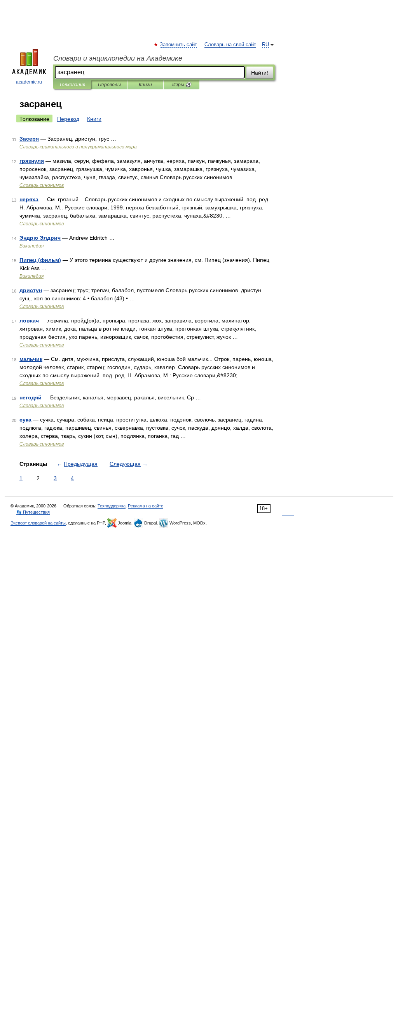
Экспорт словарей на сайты (38, 523)
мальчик (30, 359)
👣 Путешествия (33, 512)
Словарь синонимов (41, 185)
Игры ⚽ (181, 84)
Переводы (109, 84)
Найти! (259, 73)
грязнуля (31, 161)
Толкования (72, 84)
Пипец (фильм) (40, 260)
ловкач (29, 320)
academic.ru (29, 82)
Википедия (31, 246)
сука (25, 419)
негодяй (30, 397)
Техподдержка (112, 506)
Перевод (68, 119)
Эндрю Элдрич (40, 238)
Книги (145, 84)
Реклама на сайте (145, 506)
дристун (30, 290)
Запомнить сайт (179, 44)
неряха (28, 199)
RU (265, 44)
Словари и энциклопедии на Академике (117, 58)
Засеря (29, 139)
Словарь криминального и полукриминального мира (78, 147)
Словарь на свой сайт (230, 44)
